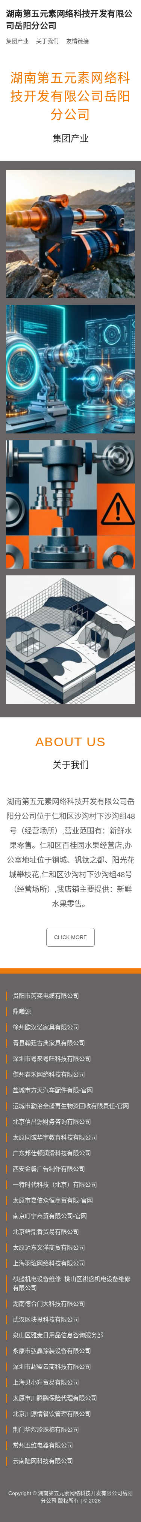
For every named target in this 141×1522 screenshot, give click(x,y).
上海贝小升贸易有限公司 (46, 1382)
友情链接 (77, 41)
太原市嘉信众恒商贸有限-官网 (53, 1200)
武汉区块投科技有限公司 (46, 1319)
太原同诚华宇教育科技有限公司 (55, 1137)
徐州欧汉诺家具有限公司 (46, 1027)
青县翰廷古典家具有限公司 (49, 1043)
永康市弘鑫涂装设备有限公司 (52, 1351)
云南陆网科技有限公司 (43, 1461)
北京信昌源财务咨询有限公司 (52, 1122)
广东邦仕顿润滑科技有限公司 (52, 1153)
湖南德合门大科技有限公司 (49, 1304)
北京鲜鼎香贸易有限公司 (46, 1232)
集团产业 (17, 41)
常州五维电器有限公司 (43, 1445)
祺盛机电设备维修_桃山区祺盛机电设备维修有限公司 (71, 1283)
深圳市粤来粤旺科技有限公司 (52, 1059)
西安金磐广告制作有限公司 (49, 1169)
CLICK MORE (70, 937)
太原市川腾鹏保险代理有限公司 (55, 1398)
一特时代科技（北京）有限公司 (55, 1184)
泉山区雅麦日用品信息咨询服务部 (58, 1335)
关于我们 (47, 41)
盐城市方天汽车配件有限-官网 (53, 1090)
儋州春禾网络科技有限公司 (49, 1074)
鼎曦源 (22, 1011)
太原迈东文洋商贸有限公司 (49, 1247)
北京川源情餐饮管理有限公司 (52, 1414)
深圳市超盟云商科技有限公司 (52, 1367)
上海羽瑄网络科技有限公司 (49, 1263)
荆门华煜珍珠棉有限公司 (46, 1429)
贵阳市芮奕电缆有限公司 (46, 996)
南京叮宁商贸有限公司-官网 (50, 1216)
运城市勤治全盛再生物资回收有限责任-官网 (71, 1106)
